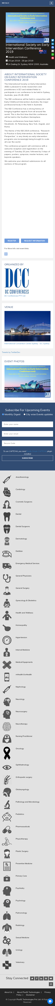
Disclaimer (30, 995)
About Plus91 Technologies (28, 992)
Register (12, 241)
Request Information (34, 241)
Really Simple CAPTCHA (36, 451)
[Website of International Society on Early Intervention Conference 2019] (5, 254)
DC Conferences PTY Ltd (14, 296)
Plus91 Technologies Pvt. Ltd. (29, 999)
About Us (8, 992)
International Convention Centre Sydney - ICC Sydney (26, 343)
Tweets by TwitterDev (11, 352)
